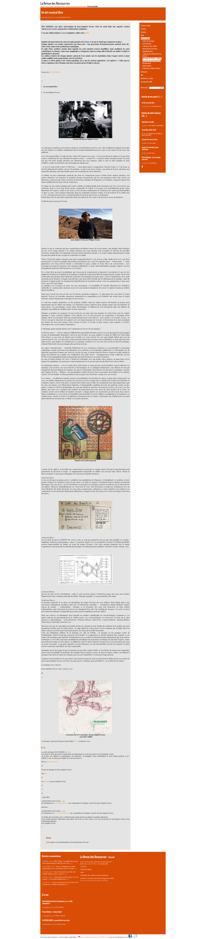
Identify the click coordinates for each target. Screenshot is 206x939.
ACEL (87, 33)
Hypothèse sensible (148, 122)
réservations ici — (53, 762)
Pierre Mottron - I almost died (52, 912)
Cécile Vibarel (59, 907)
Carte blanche (146, 44)
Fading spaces (61, 803)
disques (46, 781)
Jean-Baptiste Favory (64, 17)
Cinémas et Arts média (149, 46)
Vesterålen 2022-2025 (149, 130)
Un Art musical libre (148, 103)
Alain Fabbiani (152, 125)
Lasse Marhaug (151, 133)
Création (143, 29)
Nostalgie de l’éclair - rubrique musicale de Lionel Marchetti (70, 6)
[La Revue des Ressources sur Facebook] (130, 937)
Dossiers (143, 32)
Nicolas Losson (61, 924)
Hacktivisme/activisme (149, 49)
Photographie (146, 63)
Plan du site (95, 937)
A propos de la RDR (146, 82)
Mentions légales (86, 869)
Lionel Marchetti (153, 163)
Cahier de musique (148, 41)
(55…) (144, 116)
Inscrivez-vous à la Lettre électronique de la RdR (97, 878)
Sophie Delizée (159, 125)
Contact (87, 937)
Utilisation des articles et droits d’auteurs (94, 875)
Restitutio (144, 72)
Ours (82, 872)
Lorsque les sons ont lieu (149, 139)
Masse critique (49, 6)
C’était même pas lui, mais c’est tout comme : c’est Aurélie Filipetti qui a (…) (60, 878)
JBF (45, 773)
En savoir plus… (103, 864)
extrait (68, 752)
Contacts (83, 866)
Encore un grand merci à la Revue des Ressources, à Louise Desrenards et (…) (60, 883)
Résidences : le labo (147, 78)
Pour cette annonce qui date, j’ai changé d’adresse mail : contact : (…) (58, 873)
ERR (142, 75)
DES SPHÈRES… (55, 72)
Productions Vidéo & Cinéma (151, 68)
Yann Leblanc (153, 143)
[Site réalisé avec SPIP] (80, 937)
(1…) (160, 96)
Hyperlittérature (147, 51)
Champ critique (145, 26)
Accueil (42, 6)
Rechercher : (145, 88)
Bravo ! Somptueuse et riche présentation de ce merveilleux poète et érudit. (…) (59, 867)
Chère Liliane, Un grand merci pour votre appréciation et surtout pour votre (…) (60, 862)
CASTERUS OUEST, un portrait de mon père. (56, 920)
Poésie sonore (146, 66)
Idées (142, 35)
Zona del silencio (62, 813)
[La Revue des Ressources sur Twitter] (135, 937)
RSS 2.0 (104, 937)
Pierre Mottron (60, 915)
